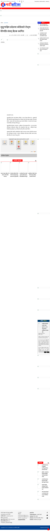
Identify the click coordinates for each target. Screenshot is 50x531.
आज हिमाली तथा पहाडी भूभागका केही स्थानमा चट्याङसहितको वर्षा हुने (43, 34)
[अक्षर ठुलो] (27, 35)
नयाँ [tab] (38, 22)
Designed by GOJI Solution (44, 527)
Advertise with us (42, 1)
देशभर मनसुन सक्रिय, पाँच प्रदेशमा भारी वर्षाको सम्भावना (44, 25)
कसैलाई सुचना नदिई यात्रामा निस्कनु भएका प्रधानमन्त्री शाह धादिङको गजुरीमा (44, 44)
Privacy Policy (37, 1)
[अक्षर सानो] (26, 35)
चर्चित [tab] (43, 22)
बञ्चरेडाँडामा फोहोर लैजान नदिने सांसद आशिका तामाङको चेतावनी (44, 39)
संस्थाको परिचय (21, 520)
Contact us (47, 1)
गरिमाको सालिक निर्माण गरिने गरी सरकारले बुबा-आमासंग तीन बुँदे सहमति (44, 29)
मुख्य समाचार (6, 22)
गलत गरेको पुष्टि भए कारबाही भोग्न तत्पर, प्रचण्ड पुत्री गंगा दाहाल (44, 49)
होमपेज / (2, 22)
